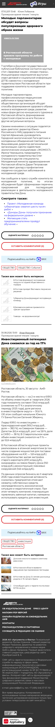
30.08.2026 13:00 (9, 332)
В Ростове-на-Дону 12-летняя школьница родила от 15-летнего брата (31, 578)
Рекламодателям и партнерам (21, 627)
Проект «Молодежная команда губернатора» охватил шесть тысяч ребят (25, 206)
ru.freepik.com (8, 383)
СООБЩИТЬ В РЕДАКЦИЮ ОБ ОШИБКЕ (23, 631)
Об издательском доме (16, 608)
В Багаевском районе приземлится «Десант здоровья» (28, 308)
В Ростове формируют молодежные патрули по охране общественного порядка (29, 282)
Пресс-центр (40, 608)
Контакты (8, 623)
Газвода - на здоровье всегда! (26, 316)
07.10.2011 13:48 (8, 11)
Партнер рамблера (26, 713)
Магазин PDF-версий (14, 612)
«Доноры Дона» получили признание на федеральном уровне (28, 214)
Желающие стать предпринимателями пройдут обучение (22, 221)
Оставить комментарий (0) (27, 246)
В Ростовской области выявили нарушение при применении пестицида (31, 569)
